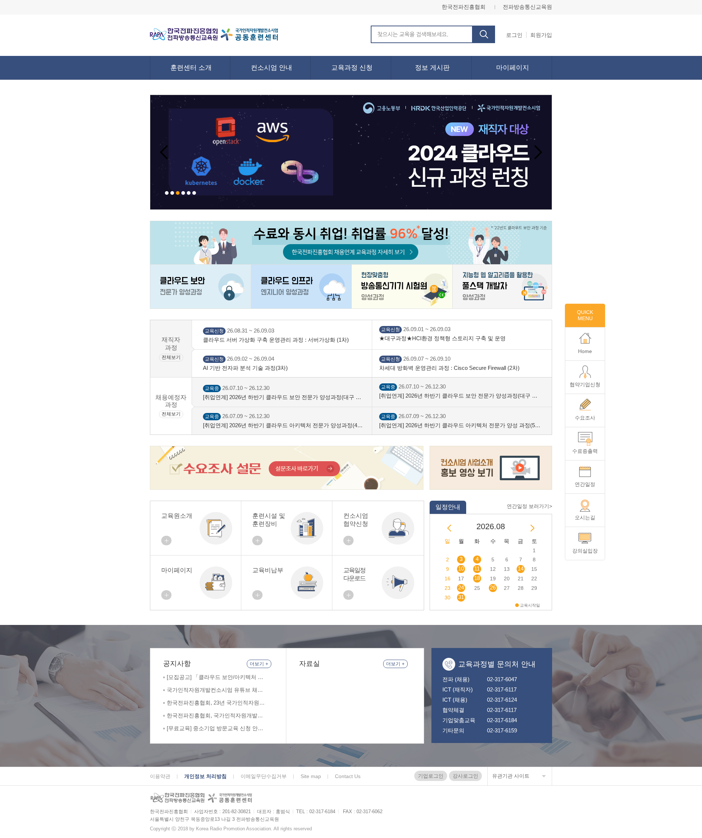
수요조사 (585, 418)
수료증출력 (585, 451)
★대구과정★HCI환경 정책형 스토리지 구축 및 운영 (442, 338)
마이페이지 (512, 67)
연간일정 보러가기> (529, 506)
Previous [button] (164, 152)
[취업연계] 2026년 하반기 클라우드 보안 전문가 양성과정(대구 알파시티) (458, 396)
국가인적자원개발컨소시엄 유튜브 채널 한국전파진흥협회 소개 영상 (215, 690)
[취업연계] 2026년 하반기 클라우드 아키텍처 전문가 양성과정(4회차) (283, 425)
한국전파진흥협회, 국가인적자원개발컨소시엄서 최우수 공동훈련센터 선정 (215, 715)
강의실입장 (585, 551)
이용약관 (160, 776)
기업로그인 (431, 776)
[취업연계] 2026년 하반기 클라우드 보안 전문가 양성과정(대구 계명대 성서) (282, 397)
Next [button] (538, 152)
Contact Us (348, 776)
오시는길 (585, 517)
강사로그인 (465, 776)
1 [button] (167, 193)
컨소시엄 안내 (271, 67)
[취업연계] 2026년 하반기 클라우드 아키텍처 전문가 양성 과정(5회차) (459, 425)
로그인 (514, 35)
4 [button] (183, 193)
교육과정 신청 (352, 67)
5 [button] (188, 193)
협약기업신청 (585, 384)
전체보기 (171, 357)
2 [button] (172, 193)
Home (585, 351)
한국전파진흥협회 (464, 7)
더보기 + (259, 664)
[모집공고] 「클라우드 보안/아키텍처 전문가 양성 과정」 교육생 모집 (215, 677)
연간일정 (585, 484)
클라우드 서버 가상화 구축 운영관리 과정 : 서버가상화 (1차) (276, 340)
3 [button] (178, 193)
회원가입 (541, 35)
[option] (351, 152)
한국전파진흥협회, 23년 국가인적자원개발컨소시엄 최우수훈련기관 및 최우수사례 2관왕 (216, 702)
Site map (311, 776)
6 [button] (194, 193)
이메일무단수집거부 (264, 776)
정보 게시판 (432, 67)
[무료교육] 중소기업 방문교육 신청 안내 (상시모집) (215, 728)
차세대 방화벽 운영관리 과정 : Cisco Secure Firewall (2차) (449, 368)
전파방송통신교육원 (527, 7)
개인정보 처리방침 (205, 776)
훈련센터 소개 (191, 67)
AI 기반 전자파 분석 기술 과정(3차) (245, 368)
